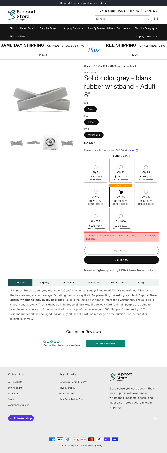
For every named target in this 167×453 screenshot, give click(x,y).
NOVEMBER (100, 66)
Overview (20, 282)
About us (13, 393)
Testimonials (68, 282)
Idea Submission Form (71, 399)
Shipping (44, 282)
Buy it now (121, 259)
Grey (90, 109)
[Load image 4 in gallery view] (67, 142)
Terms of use (66, 393)
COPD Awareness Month (123, 66)
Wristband (94, 134)
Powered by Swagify (95, 445)
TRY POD (135, 10)
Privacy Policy (67, 387)
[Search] (148, 19)
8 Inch (91, 122)
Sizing (140, 282)
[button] (95, 173)
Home (87, 66)
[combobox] (122, 18)
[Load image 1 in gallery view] (16, 142)
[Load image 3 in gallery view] (50, 142)
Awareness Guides (18, 405)
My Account (151, 10)
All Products (15, 381)
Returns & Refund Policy (73, 381)
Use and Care (117, 282)
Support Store (77, 445)
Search (12, 399)
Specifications (92, 282)
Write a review (105, 343)
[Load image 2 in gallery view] (33, 142)
